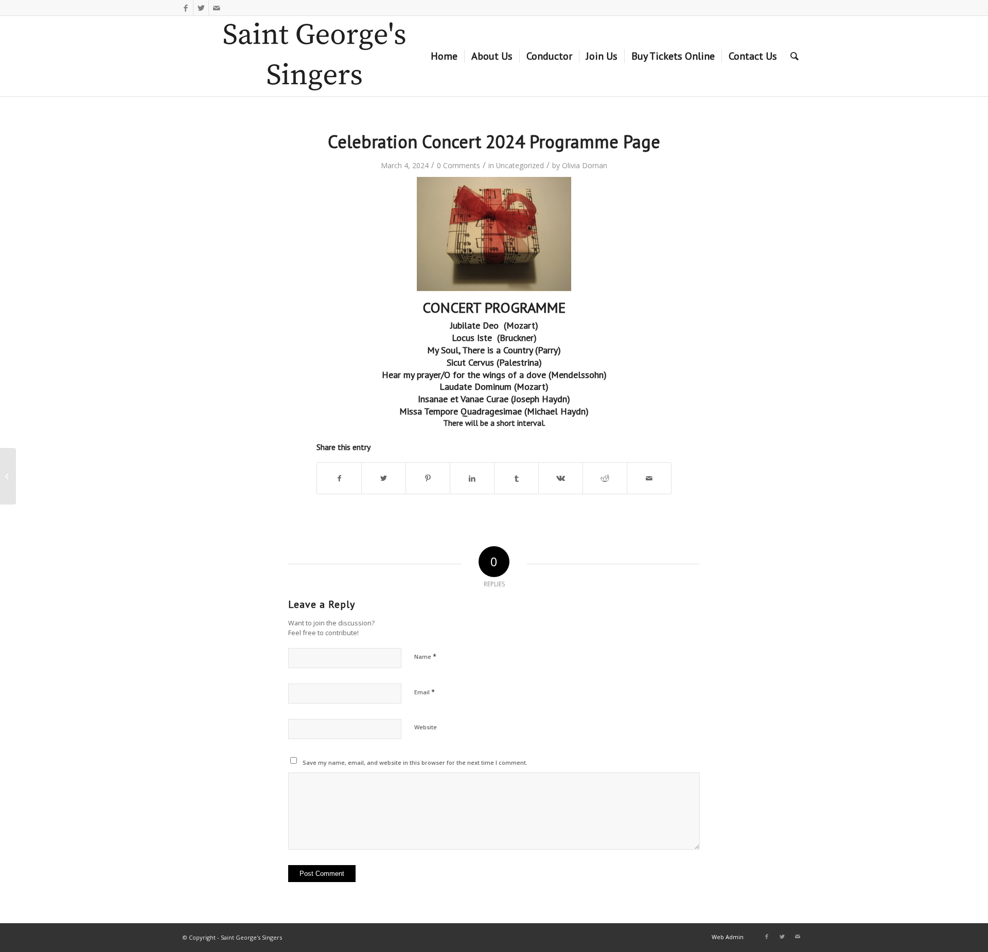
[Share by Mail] (649, 478)
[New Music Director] (8, 476)
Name (425, 656)
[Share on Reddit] (605, 478)
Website (425, 727)
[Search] (794, 56)
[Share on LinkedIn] (472, 478)
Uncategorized (520, 165)
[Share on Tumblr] (516, 478)
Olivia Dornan (584, 165)
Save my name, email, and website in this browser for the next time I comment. (415, 762)
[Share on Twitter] (383, 478)
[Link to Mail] (216, 7)
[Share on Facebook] (339, 478)
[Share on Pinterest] (428, 478)
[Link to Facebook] (185, 7)
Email (424, 691)
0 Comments (458, 165)
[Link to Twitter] (200, 7)
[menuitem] (444, 56)
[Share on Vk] (561, 478)
